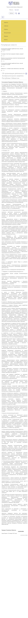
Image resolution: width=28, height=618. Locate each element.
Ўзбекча (11, 9)
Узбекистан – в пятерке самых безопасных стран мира (12, 68)
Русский (17, 9)
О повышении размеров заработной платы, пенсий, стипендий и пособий (12, 49)
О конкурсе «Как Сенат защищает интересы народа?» (12, 54)
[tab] (13, 22)
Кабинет (12, 13)
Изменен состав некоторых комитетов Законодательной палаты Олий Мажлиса (13, 58)
